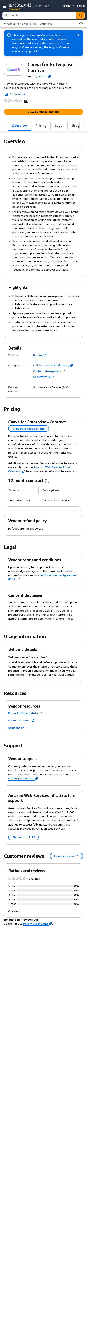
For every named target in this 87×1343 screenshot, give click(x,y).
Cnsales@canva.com (21, 778)
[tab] (19, 125)
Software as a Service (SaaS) (51, 387)
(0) (26, 100)
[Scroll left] (3, 125)
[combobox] (39, 15)
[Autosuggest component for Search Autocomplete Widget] (80, 15)
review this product (35, 923)
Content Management (47, 371)
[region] (43, 494)
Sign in (81, 5)
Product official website (23, 713)
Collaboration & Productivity (51, 365)
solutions (14, 727)
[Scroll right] (83, 125)
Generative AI (42, 376)
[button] (5, 6)
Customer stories (19, 720)
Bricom (42, 76)
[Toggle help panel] (81, 23)
